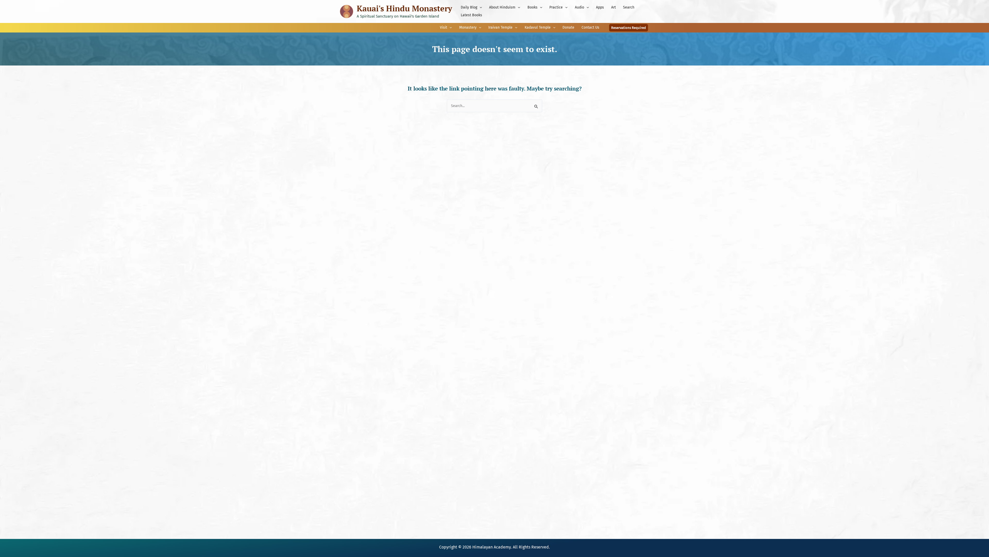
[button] (479, 7)
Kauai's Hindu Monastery (404, 8)
